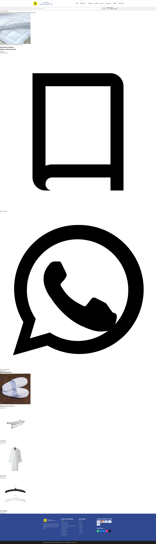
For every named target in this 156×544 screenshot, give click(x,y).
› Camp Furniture (64, 522)
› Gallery (80, 527)
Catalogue (121, 3)
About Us (90, 3)
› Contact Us (81, 531)
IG (106, 530)
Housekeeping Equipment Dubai (11, 12)
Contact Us (108, 3)
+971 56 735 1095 (113, 9)
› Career (80, 529)
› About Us (81, 524)
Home (77, 3)
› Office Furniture (64, 524)
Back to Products (4, 11)
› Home (80, 522)
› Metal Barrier (64, 533)
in (100, 531)
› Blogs (80, 533)
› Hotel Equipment (64, 527)
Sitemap (75, 542)
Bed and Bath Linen (23, 12)
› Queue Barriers (64, 534)
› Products (81, 526)
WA (98, 530)
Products (82, 3)
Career (114, 3)
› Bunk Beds (63, 529)
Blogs (101, 3)
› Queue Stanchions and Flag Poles (68, 526)
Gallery (96, 3)
